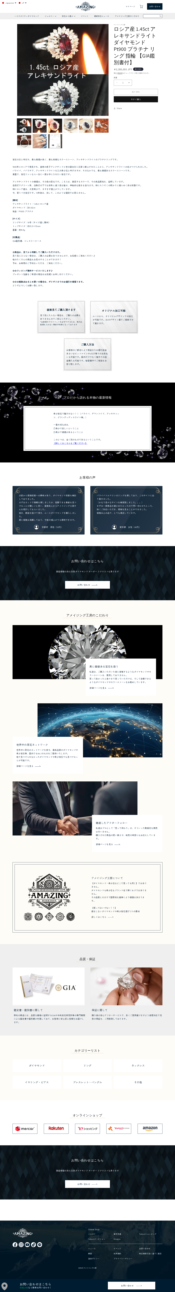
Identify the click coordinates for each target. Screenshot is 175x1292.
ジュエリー (50, 17)
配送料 (119, 73)
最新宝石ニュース (101, 16)
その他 (138, 1082)
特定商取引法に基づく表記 (150, 1253)
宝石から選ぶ (68, 17)
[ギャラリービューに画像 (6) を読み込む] (101, 126)
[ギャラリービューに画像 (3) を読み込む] (55, 126)
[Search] (160, 16)
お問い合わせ (155, 6)
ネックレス (138, 1065)
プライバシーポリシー (123, 1258)
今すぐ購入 (136, 99)
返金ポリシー (93, 1258)
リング (87, 1065)
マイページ (130, 6)
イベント (84, 16)
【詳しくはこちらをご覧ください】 (70, 443)
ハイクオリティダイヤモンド (27, 16)
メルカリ (92, 1234)
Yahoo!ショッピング (147, 1234)
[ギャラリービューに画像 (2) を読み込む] (40, 126)
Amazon (117, 1239)
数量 (115, 77)
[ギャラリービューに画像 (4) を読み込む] (71, 126)
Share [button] (119, 108)
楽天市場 (117, 1234)
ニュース (92, 1248)
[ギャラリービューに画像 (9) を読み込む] (55, 141)
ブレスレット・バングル (87, 1082)
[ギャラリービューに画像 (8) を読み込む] (40, 141)
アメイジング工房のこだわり (127, 16)
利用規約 (117, 1253)
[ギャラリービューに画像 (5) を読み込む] (86, 126)
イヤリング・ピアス (37, 1082)
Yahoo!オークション (96, 1239)
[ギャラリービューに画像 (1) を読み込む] (24, 126)
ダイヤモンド (37, 1065)
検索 (90, 1253)
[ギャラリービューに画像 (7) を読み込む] (24, 141)
